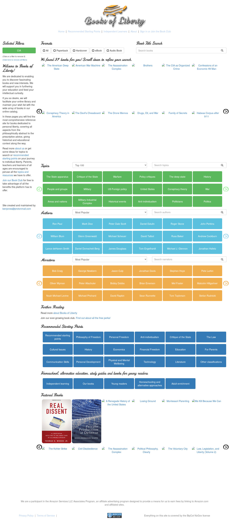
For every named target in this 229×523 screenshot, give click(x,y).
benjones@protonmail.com (17, 208)
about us (19, 148)
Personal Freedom (119, 337)
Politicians (177, 201)
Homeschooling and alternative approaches (150, 383)
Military (87, 189)
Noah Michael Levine (57, 295)
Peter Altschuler (87, 283)
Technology (150, 361)
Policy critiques (147, 176)
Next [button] (224, 111)
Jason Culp (117, 270)
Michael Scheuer (117, 236)
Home (61, 31)
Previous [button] (38, 111)
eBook (98, 50)
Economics (119, 349)
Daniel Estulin (147, 223)
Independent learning (57, 383)
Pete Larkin (207, 270)
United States (147, 189)
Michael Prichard (87, 295)
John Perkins (207, 223)
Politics (207, 201)
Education (180, 349)
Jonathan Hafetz (207, 248)
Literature (180, 361)
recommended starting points (16, 156)
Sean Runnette (147, 295)
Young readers (119, 383)
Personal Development (88, 361)
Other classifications (211, 361)
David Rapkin (117, 295)
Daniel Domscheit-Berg (87, 248)
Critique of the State (87, 176)
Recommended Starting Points (84, 31)
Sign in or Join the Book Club (155, 31)
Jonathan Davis (147, 270)
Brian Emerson (147, 283)
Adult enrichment (180, 383)
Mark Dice (87, 223)
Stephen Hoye (177, 270)
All (47, 50)
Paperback (62, 50)
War (207, 189)
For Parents (211, 349)
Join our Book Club (13, 180)
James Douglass (117, 248)
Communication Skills (57, 361)
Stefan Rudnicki (207, 295)
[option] (134, 111)
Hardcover (81, 50)
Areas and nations (57, 201)
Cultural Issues (58, 349)
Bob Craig (57, 270)
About (134, 31)
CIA (19, 50)
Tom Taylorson (177, 295)
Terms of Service (46, 515)
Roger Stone (177, 223)
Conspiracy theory (177, 189)
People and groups (57, 189)
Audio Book (116, 50)
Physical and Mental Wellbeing (119, 361)
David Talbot (147, 236)
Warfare (117, 176)
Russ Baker (177, 236)
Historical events (117, 201)
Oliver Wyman (57, 283)
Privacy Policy (26, 515)
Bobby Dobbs (117, 283)
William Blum (57, 236)
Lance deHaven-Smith (57, 248)
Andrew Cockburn (207, 236)
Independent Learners (115, 31)
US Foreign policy (117, 189)
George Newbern (87, 270)
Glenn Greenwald (87, 236)
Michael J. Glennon (177, 248)
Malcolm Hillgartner (207, 283)
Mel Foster (177, 283)
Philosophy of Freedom (88, 337)
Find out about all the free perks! (93, 318)
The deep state (177, 176)
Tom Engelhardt (147, 248)
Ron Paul (57, 223)
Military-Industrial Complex (87, 201)
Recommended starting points (57, 337)
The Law (211, 337)
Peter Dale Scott (117, 223)
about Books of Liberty (65, 313)
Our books (88, 383)
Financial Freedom (150, 349)
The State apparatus (57, 176)
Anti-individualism (147, 201)
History (207, 176)
